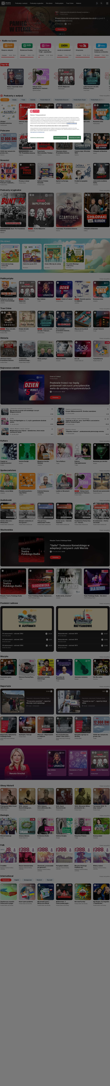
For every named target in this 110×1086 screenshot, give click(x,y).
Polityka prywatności (72, 123)
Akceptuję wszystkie (74, 137)
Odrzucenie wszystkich (60, 137)
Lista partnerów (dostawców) (37, 132)
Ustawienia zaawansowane (37, 137)
